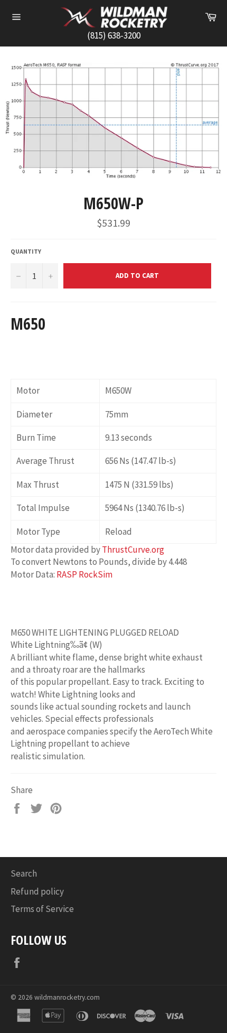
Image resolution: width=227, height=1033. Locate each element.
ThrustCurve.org (133, 549)
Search (24, 873)
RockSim (95, 574)
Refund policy (37, 891)
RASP (66, 574)
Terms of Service (42, 909)
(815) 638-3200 (113, 35)
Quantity (26, 251)
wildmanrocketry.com (67, 997)
